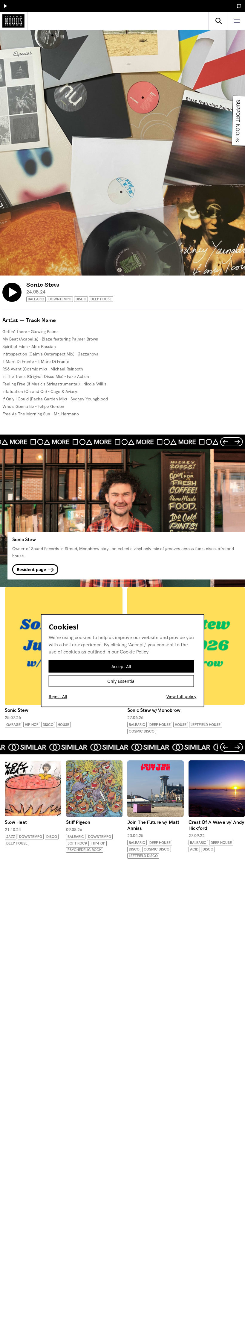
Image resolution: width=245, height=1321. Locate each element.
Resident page (32, 569)
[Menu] (236, 20)
